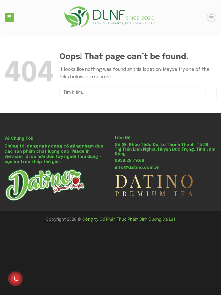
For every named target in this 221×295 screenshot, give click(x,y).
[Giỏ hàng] (211, 17)
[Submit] (211, 92)
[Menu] (9, 17)
